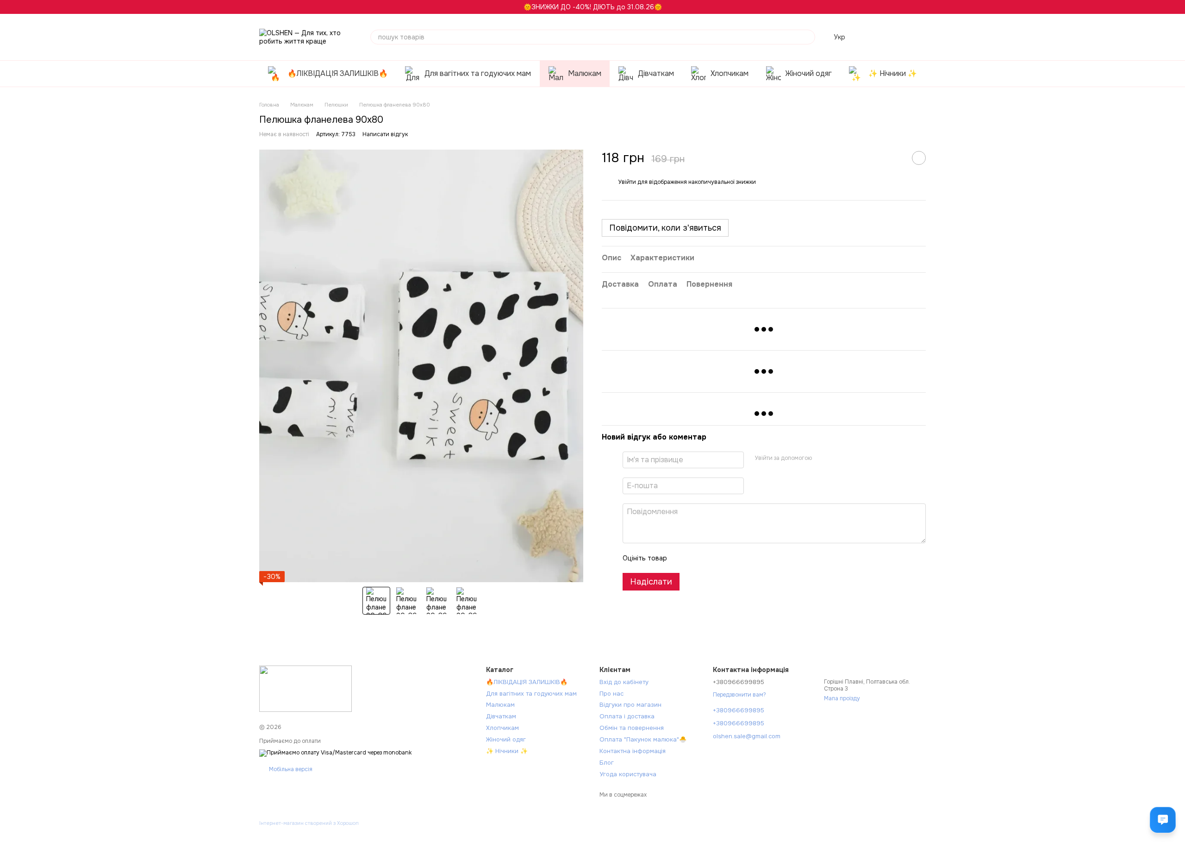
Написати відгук (385, 134)
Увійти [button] (627, 182)
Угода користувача (627, 774)
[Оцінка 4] (726, 558)
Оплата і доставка (627, 716)
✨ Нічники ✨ (892, 73)
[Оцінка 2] (697, 558)
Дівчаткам (656, 73)
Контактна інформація (632, 751)
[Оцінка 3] (712, 558)
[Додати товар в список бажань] (919, 158)
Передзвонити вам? (739, 694)
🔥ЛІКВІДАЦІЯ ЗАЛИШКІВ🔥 (337, 73)
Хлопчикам (729, 73)
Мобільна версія (290, 769)
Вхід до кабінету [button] (624, 682)
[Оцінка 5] (741, 558)
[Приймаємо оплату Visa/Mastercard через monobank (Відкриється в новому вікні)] (335, 752)
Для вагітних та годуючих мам (477, 73)
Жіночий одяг (809, 73)
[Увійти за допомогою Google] (836, 458)
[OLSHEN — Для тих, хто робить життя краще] (305, 688)
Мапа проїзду (842, 698)
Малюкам (584, 73)
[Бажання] (870, 37)
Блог (606, 763)
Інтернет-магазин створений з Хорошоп (309, 823)
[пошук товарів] (807, 37)
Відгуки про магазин (630, 705)
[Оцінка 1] (682, 558)
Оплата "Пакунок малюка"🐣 (642, 739)
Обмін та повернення (631, 728)
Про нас (611, 693)
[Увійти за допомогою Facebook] (822, 458)
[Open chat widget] (1163, 820)
